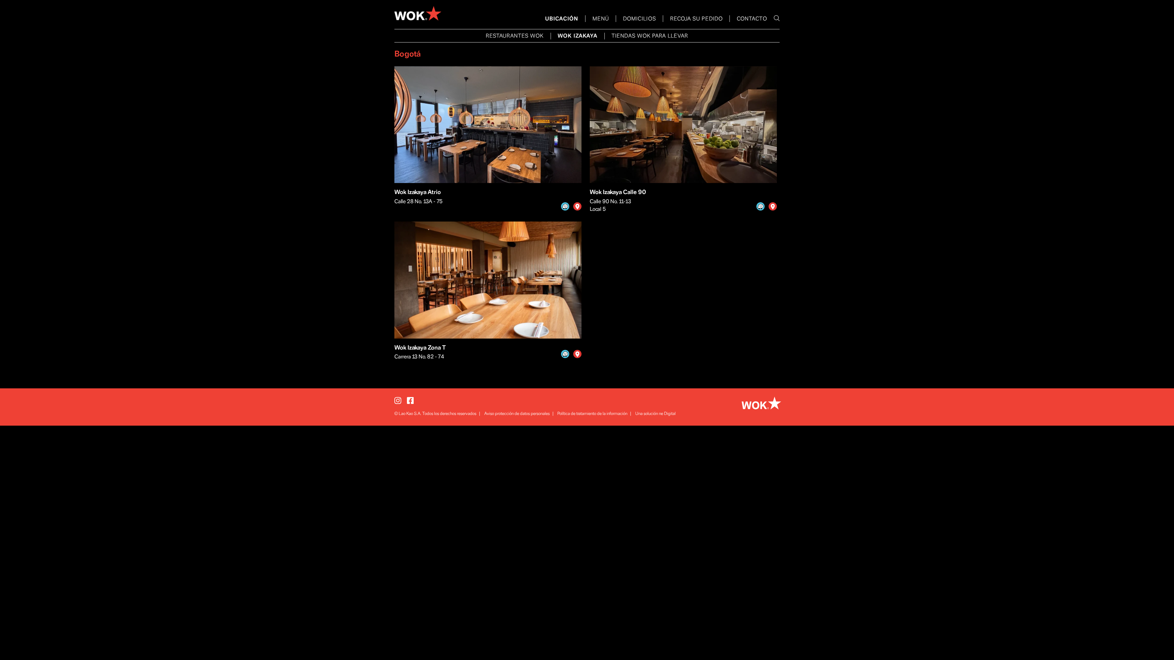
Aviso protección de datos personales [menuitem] (517, 413)
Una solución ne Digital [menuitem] (655, 413)
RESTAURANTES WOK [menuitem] (515, 36)
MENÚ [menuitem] (601, 19)
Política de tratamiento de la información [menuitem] (592, 413)
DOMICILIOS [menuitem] (639, 19)
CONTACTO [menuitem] (752, 19)
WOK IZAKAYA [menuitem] (577, 36)
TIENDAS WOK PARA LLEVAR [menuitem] (649, 36)
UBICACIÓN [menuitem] (561, 19)
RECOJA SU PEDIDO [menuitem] (696, 19)
